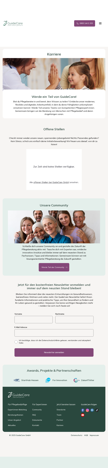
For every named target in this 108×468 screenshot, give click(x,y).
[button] (100, 23)
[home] (15, 23)
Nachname (59, 314)
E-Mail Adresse (20, 327)
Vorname (18, 314)
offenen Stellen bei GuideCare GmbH (51, 182)
